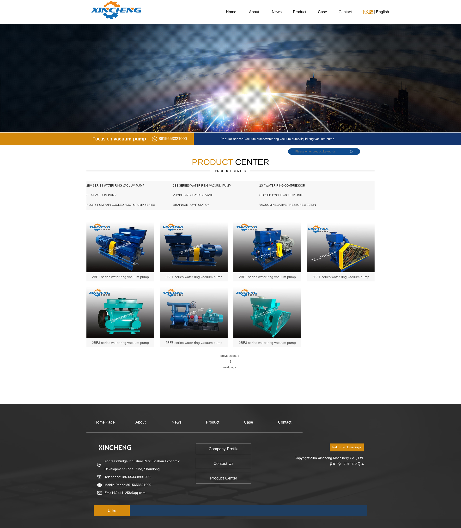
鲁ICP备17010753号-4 (347, 464)
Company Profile (223, 449)
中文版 (367, 12)
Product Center (223, 478)
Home (231, 12)
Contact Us (223, 463)
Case (322, 12)
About (254, 12)
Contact (345, 12)
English (382, 12)
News (277, 12)
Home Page (104, 422)
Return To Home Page (346, 447)
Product (299, 12)
